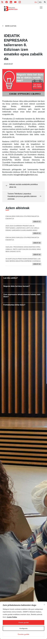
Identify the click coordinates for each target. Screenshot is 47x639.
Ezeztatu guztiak (23, 634)
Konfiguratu (24, 628)
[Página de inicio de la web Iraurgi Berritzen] (11, 8)
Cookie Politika (12, 617)
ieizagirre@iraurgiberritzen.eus (26, 175)
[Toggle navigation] (41, 7)
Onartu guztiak (23, 622)
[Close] (44, 604)
